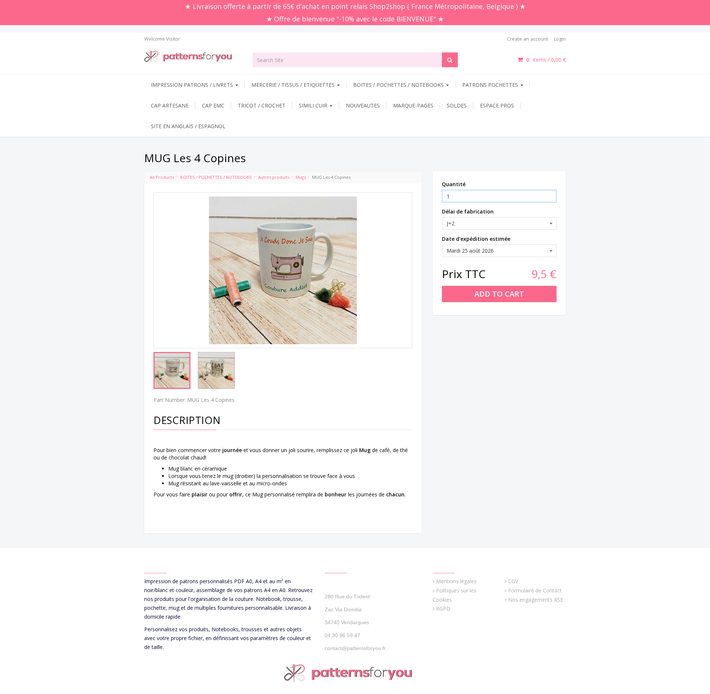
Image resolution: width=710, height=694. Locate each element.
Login (560, 38)
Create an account (527, 38)
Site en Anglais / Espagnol (188, 126)
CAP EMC (213, 105)
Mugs (300, 177)
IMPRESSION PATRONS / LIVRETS (192, 84)
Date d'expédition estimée (476, 238)
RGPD (443, 608)
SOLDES (457, 105)
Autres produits (273, 177)
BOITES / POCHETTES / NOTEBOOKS (399, 84)
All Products (162, 177)
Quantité (454, 184)
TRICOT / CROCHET (261, 105)
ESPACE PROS (497, 105)
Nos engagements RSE (535, 599)
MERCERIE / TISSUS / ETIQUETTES (293, 84)
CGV (513, 581)
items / (546, 59)
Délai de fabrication (468, 211)
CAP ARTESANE (170, 105)
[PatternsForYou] (192, 56)
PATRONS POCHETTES (491, 84)
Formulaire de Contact (535, 590)
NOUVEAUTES (363, 105)
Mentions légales (456, 581)
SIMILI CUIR (314, 105)
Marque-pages (413, 105)
